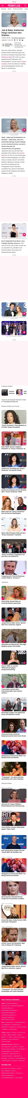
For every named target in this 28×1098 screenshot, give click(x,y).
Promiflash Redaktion (18, 38)
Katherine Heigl (6, 57)
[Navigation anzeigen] (2, 5)
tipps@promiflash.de (11, 401)
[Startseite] (14, 5)
